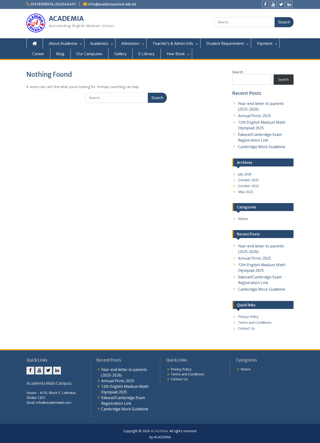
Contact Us (246, 328)
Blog (60, 53)
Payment (264, 43)
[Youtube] (273, 4)
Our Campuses (89, 53)
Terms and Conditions (255, 322)
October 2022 (248, 186)
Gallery (120, 53)
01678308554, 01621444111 (53, 4)
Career (38, 53)
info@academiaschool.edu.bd (112, 4)
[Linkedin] (289, 4)
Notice (243, 218)
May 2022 (245, 191)
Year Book (176, 53)
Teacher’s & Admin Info (173, 43)
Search (237, 72)
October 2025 (248, 180)
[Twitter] (281, 4)
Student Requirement (225, 43)
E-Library (146, 53)
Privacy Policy (248, 316)
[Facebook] (265, 4)
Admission (130, 43)
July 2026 (245, 174)
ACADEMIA (66, 18)
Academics (99, 43)
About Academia (63, 43)
